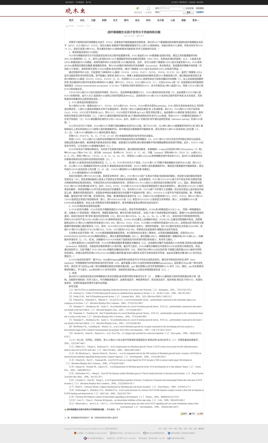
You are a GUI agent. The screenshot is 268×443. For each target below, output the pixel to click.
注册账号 (200, 12)
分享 (193, 414)
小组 (172, 20)
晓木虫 (71, 26)
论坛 (82, 20)
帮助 (180, 429)
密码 (157, 12)
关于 (160, 429)
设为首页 (174, 2)
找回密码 (200, 8)
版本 (195, 429)
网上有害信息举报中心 (95, 438)
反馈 (185, 429)
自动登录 (190, 8)
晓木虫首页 (69, 2)
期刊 (126, 20)
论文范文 (80, 26)
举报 (175, 429)
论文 (115, 20)
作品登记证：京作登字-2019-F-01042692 (121, 438)
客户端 (88, 2)
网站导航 (200, 2)
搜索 (183, 20)
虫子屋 (160, 20)
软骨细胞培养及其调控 (79, 418)
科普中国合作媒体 (178, 438)
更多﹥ (195, 20)
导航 (190, 429)
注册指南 (192, 2)
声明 (170, 429)
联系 (165, 429)
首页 (71, 20)
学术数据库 (80, 2)
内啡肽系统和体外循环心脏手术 (106, 418)
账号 (157, 8)
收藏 (201, 414)
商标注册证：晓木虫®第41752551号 (151, 438)
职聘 (104, 20)
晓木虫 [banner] (77, 11)
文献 (93, 20)
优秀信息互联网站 (188, 433)
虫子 (142, 36)
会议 (137, 20)
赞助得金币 (183, 2)
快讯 (148, 20)
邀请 (185, 414)
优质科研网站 (175, 433)
